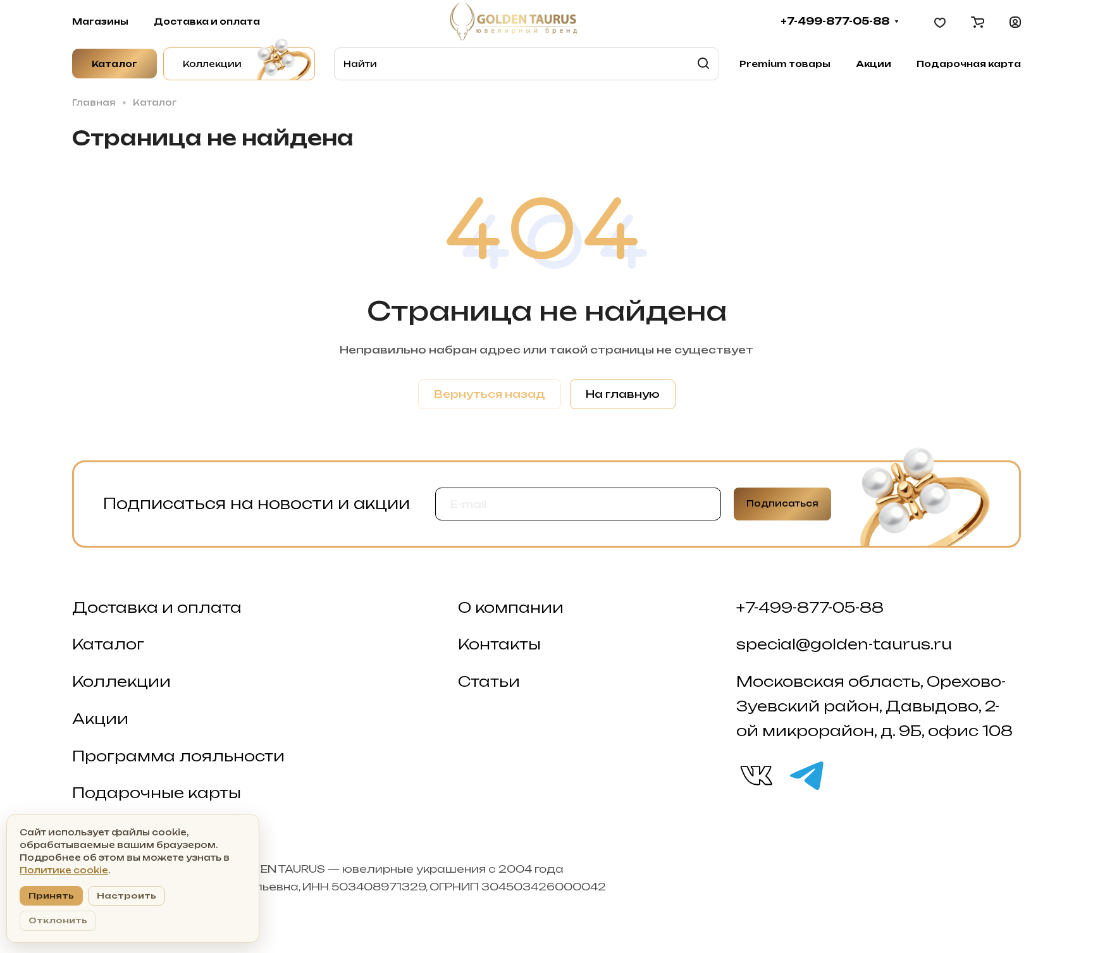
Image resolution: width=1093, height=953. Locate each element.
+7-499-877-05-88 (835, 21)
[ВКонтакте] (755, 775)
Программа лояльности (178, 756)
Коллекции (121, 681)
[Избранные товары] (940, 21)
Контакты (499, 644)
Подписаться (782, 503)
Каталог (108, 644)
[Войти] (1015, 21)
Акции (100, 719)
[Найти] (703, 63)
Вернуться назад (489, 394)
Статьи (489, 681)
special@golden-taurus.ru (844, 644)
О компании (511, 607)
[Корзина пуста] (977, 21)
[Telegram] (806, 775)
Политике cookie (64, 870)
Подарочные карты (156, 793)
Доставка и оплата (157, 607)
